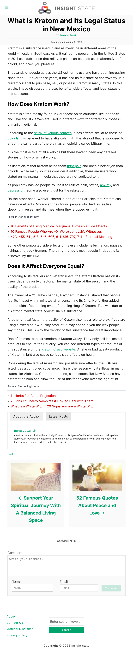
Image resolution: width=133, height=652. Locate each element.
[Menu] (7, 7)
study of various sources (53, 133)
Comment (14, 553)
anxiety (105, 185)
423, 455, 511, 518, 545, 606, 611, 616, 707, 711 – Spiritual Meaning (61, 237)
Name (16, 581)
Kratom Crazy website (58, 349)
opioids (12, 138)
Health (10, 454)
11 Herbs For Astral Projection (33, 396)
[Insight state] (66, 7)
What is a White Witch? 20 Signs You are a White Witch (53, 406)
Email (64, 582)
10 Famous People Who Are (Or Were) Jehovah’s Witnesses (56, 231)
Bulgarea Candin (68, 35)
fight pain (74, 166)
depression (15, 190)
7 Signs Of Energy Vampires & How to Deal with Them (52, 401)
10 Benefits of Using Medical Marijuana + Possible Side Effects (59, 226)
